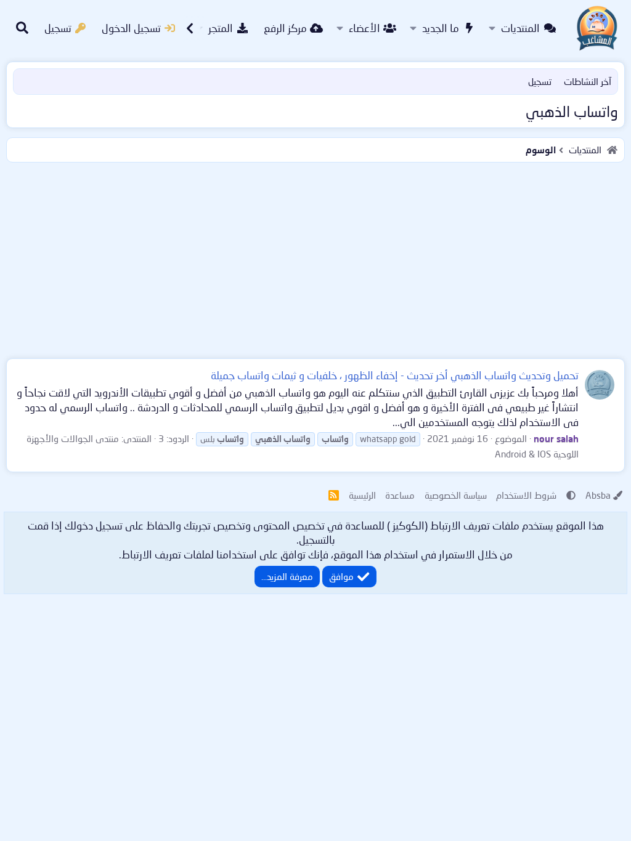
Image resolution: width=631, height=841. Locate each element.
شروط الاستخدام (526, 495)
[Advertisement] (315, 258)
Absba (598, 495)
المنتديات (520, 28)
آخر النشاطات (587, 81)
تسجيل (540, 81)
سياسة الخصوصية (456, 495)
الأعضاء (364, 28)
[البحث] (22, 28)
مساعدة (400, 495)
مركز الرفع (285, 28)
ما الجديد (440, 28)
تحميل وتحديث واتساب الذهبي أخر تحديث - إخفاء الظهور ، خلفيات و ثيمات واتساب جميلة (395, 375)
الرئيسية (362, 495)
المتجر (220, 28)
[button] (492, 28)
